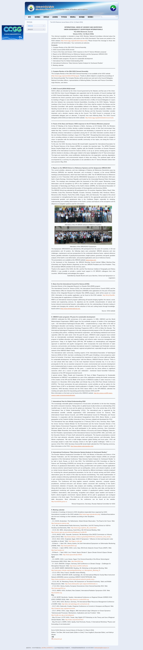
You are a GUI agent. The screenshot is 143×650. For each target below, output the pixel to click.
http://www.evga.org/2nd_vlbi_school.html (83, 527)
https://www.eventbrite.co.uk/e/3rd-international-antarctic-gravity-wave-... (73, 579)
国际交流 (30, 26)
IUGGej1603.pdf (57, 639)
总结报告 (55, 17)
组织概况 (37, 17)
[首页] (67, 7)
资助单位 (73, 17)
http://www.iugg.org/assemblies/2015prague (65, 76)
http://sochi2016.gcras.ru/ (59, 501)
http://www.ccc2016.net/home (79, 566)
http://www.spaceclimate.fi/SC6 (72, 554)
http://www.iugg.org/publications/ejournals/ (74, 40)
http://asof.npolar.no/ (57, 550)
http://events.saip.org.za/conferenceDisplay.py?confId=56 (69, 532)
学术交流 (64, 17)
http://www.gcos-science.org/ (60, 523)
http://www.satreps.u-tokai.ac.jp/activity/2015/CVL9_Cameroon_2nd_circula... (88, 536)
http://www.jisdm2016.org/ (69, 545)
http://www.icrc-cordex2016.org (79, 599)
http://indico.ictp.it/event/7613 (74, 619)
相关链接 (81, 17)
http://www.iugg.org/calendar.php (90, 514)
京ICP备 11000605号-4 (47, 647)
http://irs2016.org (56, 592)
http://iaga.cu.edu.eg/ (75, 541)
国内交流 (30, 29)
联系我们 (90, 17)
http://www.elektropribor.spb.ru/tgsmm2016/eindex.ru (81, 584)
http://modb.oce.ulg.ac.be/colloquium (62, 615)
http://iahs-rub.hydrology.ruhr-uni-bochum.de (75, 604)
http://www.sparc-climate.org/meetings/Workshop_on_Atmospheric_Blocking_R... (76, 570)
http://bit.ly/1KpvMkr (109, 295)
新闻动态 (46, 17)
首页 (29, 17)
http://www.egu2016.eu (58, 588)
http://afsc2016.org (77, 561)
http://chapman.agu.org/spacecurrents (63, 608)
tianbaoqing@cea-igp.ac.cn (101, 647)
